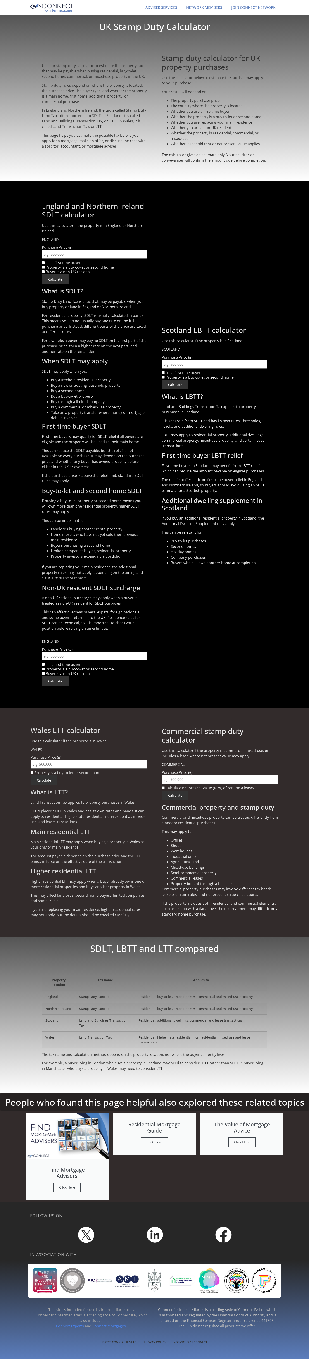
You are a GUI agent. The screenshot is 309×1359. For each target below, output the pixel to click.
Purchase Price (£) (177, 357)
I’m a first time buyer (183, 372)
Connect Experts (70, 1325)
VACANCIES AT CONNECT (190, 1342)
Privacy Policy (155, 1342)
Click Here (67, 1187)
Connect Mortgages (109, 1325)
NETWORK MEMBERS (204, 7)
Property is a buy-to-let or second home (199, 377)
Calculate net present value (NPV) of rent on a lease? (209, 788)
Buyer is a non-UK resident (68, 272)
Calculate (175, 384)
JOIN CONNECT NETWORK (253, 7)
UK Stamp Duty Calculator (154, 26)
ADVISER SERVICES (161, 7)
